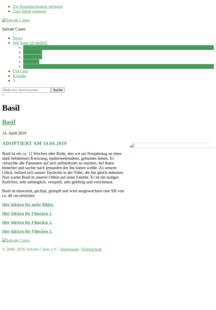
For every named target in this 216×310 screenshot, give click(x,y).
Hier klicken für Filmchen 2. (27, 222)
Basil (9, 121)
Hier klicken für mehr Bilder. (28, 204)
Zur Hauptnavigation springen (38, 6)
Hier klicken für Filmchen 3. (27, 231)
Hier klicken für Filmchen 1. (27, 213)
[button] (14, 80)
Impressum (69, 249)
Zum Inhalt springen (29, 11)
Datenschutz (91, 249)
